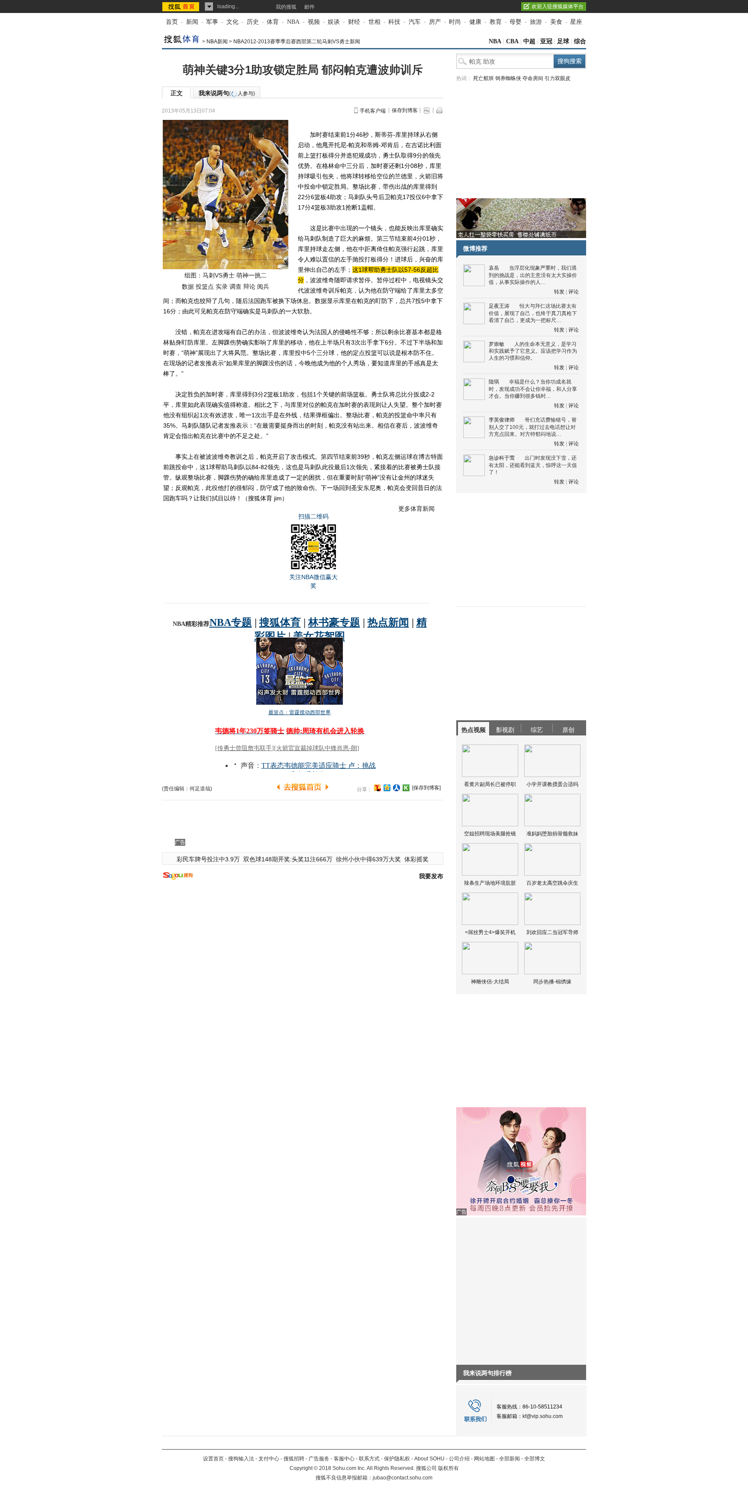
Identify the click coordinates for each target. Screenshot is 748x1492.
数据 (188, 286)
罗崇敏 (496, 344)
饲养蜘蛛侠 (508, 78)
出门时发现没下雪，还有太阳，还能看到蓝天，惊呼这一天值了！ (533, 465)
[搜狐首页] (181, 6)
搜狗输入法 (241, 1459)
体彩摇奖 (416, 859)
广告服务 (319, 1459)
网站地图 (484, 1459)
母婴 (515, 22)
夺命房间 (532, 78)
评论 (573, 292)
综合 (580, 41)
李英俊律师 (502, 420)
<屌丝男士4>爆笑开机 (490, 932)
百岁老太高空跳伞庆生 (552, 883)
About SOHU (429, 1459)
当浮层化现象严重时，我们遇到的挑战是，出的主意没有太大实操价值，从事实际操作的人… (533, 275)
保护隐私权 (397, 1459)
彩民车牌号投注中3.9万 (208, 859)
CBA (512, 41)
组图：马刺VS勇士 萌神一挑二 (225, 275)
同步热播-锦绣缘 (552, 982)
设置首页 (213, 1459)
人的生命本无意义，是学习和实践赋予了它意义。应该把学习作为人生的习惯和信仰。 (533, 351)
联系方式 (369, 1459)
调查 (235, 286)
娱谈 (334, 22)
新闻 (192, 22)
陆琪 (494, 382)
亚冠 (546, 41)
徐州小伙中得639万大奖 (368, 859)
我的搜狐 (286, 7)
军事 (212, 22)
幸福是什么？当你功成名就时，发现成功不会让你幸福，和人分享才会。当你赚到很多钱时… (533, 389)
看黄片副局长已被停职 (490, 784)
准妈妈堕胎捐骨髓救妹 (552, 834)
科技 (394, 22)
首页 (172, 22)
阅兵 (263, 286)
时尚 (455, 22)
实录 (222, 286)
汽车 (415, 22)
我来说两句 (227, 93)
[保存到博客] (426, 788)
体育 (273, 22)
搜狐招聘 (294, 1459)
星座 (576, 22)
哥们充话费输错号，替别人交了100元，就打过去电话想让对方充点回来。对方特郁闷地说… (533, 427)
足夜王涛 (499, 306)
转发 (559, 292)
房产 (435, 22)
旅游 (536, 22)
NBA (293, 22)
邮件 (309, 7)
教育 (496, 22)
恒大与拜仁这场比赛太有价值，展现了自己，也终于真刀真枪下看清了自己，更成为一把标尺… (533, 313)
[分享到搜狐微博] (377, 787)
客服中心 (344, 1459)
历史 (253, 22)
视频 (314, 22)
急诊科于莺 (502, 458)
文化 (232, 22)
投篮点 (205, 286)
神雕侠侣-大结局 (490, 982)
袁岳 (494, 268)
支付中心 (268, 1459)
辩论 (249, 286)
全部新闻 (509, 1459)
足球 (563, 41)
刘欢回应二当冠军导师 (552, 932)
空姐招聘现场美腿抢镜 (490, 834)
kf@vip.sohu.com (542, 1416)
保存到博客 (405, 110)
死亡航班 (483, 78)
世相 (374, 22)
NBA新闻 (217, 42)
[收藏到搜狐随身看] (406, 787)
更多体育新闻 (416, 508)
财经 (354, 22)
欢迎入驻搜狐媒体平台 (558, 6)
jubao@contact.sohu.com (402, 1478)
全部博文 (534, 1459)
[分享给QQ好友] (387, 787)
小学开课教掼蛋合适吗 (552, 784)
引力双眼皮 (558, 78)
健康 (475, 22)
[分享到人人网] (396, 787)
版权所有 (448, 1468)
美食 (556, 22)
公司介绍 (459, 1459)
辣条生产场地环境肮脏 (490, 883)
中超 (529, 41)
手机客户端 (373, 111)
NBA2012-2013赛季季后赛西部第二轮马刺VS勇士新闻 (296, 42)
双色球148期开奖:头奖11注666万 (287, 859)
